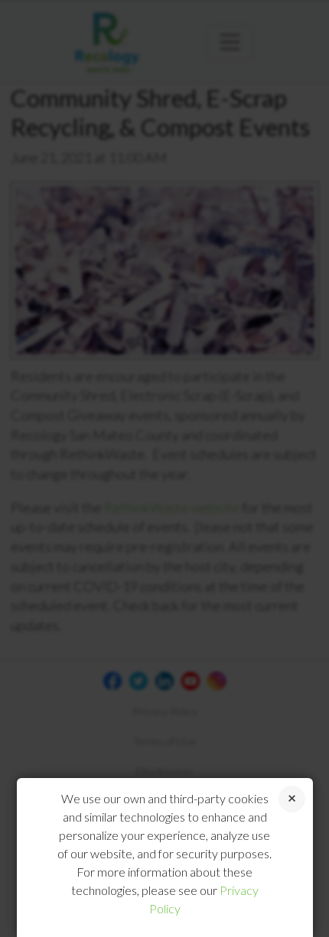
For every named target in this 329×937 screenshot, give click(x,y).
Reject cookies (292, 799)
